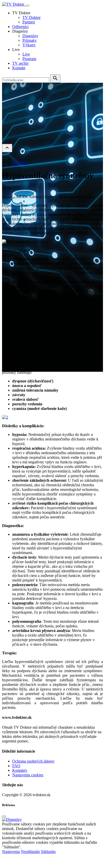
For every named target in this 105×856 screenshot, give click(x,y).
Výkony (29, 45)
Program (29, 59)
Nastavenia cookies (27, 775)
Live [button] (16, 49)
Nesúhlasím (30, 851)
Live (26, 54)
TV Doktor (31, 17)
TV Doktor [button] (21, 13)
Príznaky (29, 40)
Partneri (28, 22)
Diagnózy (30, 36)
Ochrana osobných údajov (33, 761)
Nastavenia (11, 851)
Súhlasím (48, 851)
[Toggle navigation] (27, 5)
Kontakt (18, 68)
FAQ (16, 766)
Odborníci (20, 26)
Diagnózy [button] (20, 31)
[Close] (4, 816)
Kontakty (19, 770)
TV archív (20, 63)
